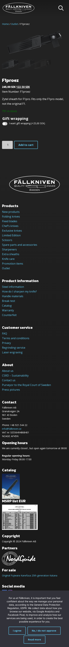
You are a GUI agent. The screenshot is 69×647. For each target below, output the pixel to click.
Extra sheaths (10, 254)
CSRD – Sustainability (15, 375)
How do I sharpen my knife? (19, 291)
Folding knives (11, 216)
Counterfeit (9, 315)
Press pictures (11, 389)
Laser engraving (12, 352)
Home (5, 24)
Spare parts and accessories (19, 245)
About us (7, 371)
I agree (17, 630)
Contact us (8, 380)
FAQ (4, 333)
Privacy (6, 343)
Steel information (13, 287)
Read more (34, 639)
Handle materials (12, 296)
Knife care (8, 259)
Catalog (7, 305)
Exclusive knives (12, 230)
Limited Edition (11, 235)
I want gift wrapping (27, 123)
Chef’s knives (10, 226)
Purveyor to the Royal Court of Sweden (26, 385)
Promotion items (12, 263)
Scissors (7, 240)
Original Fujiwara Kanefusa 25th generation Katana (29, 575)
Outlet (14, 24)
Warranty (8, 310)
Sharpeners (9, 249)
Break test (8, 301)
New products (11, 212)
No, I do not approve (44, 630)
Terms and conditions (15, 338)
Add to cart (25, 145)
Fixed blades (9, 221)
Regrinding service (13, 347)
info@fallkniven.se (11, 428)
